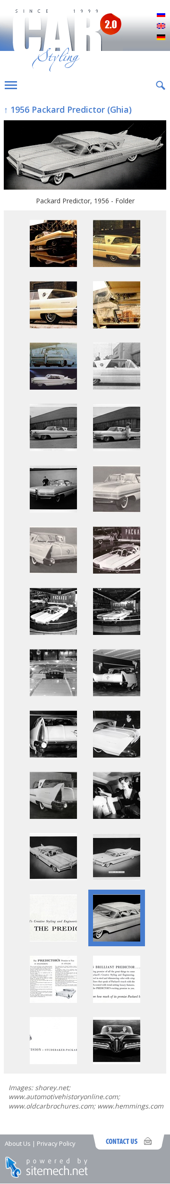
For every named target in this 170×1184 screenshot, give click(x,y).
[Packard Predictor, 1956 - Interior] (116, 325)
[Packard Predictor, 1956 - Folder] (85, 156)
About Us (18, 1143)
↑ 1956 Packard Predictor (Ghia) (68, 109)
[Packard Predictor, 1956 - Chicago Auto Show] (116, 571)
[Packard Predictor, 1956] (53, 264)
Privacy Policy (56, 1143)
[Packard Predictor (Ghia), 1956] (53, 448)
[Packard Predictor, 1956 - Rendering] (53, 877)
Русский (161, 15)
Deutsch (161, 37)
